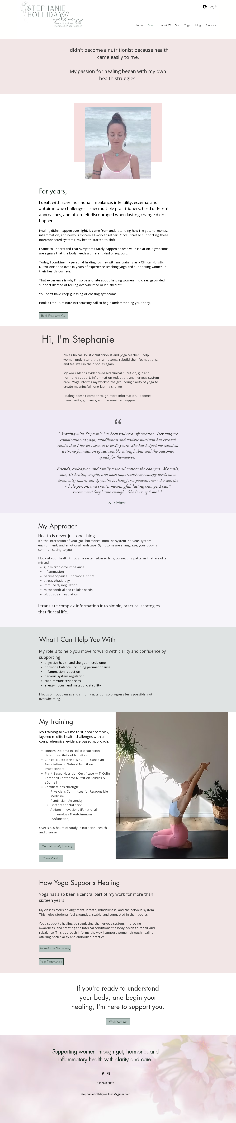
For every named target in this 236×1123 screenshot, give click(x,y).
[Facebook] (103, 1074)
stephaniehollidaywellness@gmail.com (105, 1094)
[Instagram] (108, 1074)
